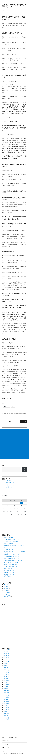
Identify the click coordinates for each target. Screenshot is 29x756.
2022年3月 (6, 707)
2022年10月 (7, 694)
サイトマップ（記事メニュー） (9, 737)
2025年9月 (6, 669)
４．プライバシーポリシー (10, 486)
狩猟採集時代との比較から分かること (13, 560)
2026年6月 (6, 653)
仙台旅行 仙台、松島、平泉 (11, 564)
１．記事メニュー (8, 480)
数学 (20, 413)
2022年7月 (6, 699)
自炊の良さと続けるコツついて (11, 572)
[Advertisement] (14, 444)
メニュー (5, 10)
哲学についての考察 (8, 549)
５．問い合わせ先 (8, 488)
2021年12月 (6, 713)
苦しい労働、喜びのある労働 (11, 562)
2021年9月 (6, 719)
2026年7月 (6, 651)
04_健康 (6, 590)
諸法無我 (4, 415)
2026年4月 (6, 657)
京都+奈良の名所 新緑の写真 (11, 541)
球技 (25, 413)
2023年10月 (7, 686)
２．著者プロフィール (9, 482)
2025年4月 (6, 676)
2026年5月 (6, 655)
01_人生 (6, 584)
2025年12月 (7, 665)
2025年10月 (7, 667)
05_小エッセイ (7, 592)
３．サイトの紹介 (8, 484)
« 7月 (7, 520)
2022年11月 (6, 692)
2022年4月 (6, 705)
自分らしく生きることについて (11, 558)
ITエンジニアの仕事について (11, 566)
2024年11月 (6, 678)
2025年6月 (6, 673)
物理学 (22, 413)
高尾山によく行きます (9, 568)
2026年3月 (6, 659)
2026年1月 (6, 663)
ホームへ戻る (5, 747)
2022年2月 (6, 709)
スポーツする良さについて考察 (11, 539)
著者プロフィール (6, 740)
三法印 (15, 413)
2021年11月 (6, 715)
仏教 (18, 413)
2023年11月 (6, 684)
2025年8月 (6, 671)
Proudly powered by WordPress (17, 753)
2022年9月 (6, 696)
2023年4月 (6, 688)
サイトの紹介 (5, 744)
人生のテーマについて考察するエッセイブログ (12, 752)
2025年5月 (6, 675)
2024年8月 (6, 680)
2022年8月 (6, 698)
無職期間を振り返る (8, 576)
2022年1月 (6, 711)
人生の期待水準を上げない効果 (11, 556)
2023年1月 (6, 690)
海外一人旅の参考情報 (9, 570)
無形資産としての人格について (11, 555)
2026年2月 (6, 661)
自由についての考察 (8, 543)
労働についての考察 (8, 537)
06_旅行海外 (7, 594)
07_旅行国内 (7, 596)
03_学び (11, 413)
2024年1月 (6, 682)
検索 (3, 466)
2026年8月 (6, 650)
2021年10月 (6, 717)
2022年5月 (6, 703)
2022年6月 (6, 701)
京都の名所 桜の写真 (9, 574)
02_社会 (6, 586)
